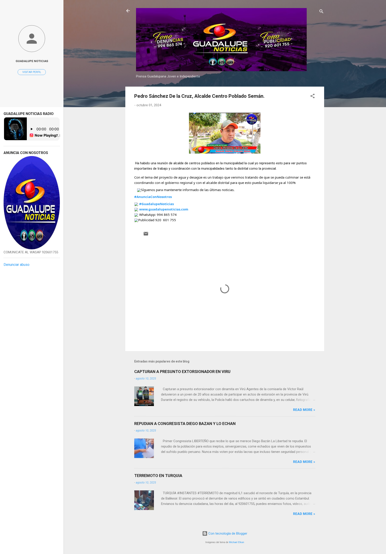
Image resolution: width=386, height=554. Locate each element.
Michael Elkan (236, 542)
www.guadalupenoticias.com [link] (163, 209)
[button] (312, 96)
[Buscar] (321, 12)
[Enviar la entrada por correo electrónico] (146, 235)
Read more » (304, 410)
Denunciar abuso (16, 264)
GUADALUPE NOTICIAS (32, 61)
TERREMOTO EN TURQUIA (158, 475)
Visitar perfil (31, 72)
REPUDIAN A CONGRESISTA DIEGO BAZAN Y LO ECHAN (185, 423)
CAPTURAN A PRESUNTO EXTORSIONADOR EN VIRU (182, 371)
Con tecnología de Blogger (227, 533)
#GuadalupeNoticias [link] (156, 204)
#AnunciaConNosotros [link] (153, 196)
